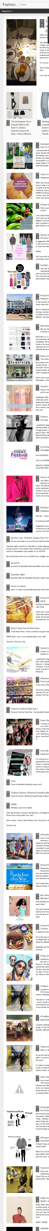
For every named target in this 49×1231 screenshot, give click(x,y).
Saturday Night (18, 574)
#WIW (14, 804)
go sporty (15, 562)
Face (13, 780)
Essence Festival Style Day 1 (24, 708)
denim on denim (18, 586)
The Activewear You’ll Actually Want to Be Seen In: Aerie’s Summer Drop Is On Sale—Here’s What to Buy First (21, 129)
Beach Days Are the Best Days (25, 628)
